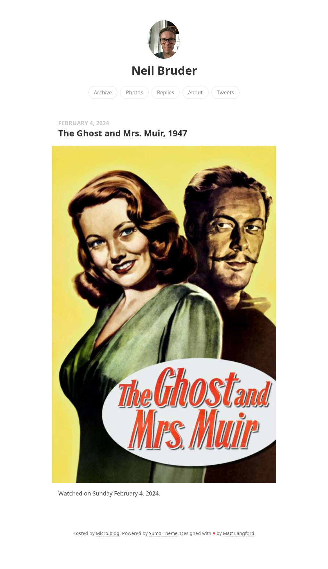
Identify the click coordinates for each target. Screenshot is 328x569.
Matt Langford (238, 533)
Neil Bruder (164, 70)
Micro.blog (107, 533)
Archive (103, 92)
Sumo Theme (163, 533)
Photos (134, 92)
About (195, 92)
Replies (165, 92)
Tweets (225, 92)
